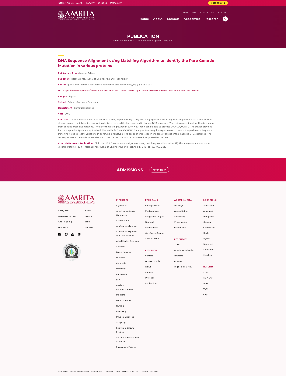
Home (116, 40)
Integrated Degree (154, 216)
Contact (223, 12)
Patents (149, 272)
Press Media (180, 222)
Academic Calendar (184, 250)
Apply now (63, 210)
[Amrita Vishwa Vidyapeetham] (76, 15)
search (225, 18)
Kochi (206, 233)
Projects (149, 278)
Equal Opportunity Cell (125, 371)
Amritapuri (208, 205)
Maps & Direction (67, 216)
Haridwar (207, 255)
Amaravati (208, 211)
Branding (178, 255)
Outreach (63, 227)
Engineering (122, 274)
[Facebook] (59, 234)
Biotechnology (123, 252)
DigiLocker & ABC (183, 267)
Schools (102, 3)
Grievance (109, 371)
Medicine (120, 295)
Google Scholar (153, 261)
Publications (127, 40)
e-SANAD (179, 261)
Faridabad (208, 249)
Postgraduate (152, 211)
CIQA (205, 294)
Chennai (207, 222)
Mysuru (206, 238)
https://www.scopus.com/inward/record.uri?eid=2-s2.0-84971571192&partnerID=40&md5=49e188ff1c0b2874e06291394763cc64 (131, 90)
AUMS (177, 244)
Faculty (90, 3)
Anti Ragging (65, 222)
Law (118, 279)
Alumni (80, 3)
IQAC (205, 272)
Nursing (120, 306)
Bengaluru (208, 216)
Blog (194, 12)
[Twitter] (66, 234)
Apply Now (159, 170)
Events (204, 12)
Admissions (218, 3)
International (66, 3)
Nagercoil (208, 244)
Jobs (212, 12)
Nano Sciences (123, 300)
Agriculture (121, 205)
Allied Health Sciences (127, 241)
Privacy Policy (96, 371)
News (186, 12)
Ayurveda (121, 246)
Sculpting (121, 322)
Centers (149, 255)
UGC (205, 289)
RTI (137, 371)
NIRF (205, 283)
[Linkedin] (79, 234)
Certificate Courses (154, 233)
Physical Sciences (125, 317)
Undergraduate (152, 205)
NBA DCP (208, 278)
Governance (180, 227)
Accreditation (181, 211)
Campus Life (115, 3)
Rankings (178, 205)
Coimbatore (209, 227)
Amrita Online (152, 238)
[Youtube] (72, 234)
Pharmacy (121, 311)
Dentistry (120, 268)
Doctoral (149, 222)
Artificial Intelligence (126, 226)
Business (120, 257)
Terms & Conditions (150, 371)
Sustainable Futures (126, 347)
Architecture (122, 220)
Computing (121, 263)
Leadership (179, 216)
